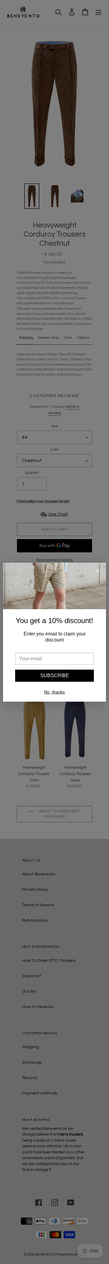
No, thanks (54, 692)
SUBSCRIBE (54, 675)
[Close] (97, 572)
